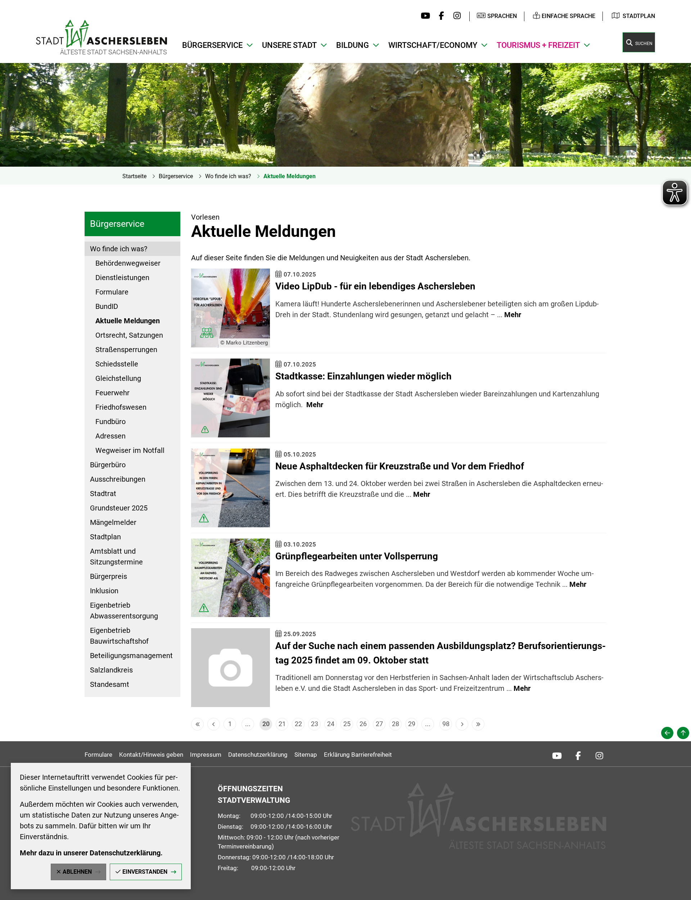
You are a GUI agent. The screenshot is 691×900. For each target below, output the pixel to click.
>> (478, 724)
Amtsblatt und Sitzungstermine (116, 556)
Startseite (134, 176)
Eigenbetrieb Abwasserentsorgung (124, 610)
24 (330, 724)
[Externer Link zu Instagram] (455, 16)
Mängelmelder (113, 522)
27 (379, 724)
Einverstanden (144, 871)
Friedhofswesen (120, 407)
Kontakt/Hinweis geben (151, 754)
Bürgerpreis (108, 576)
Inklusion (104, 590)
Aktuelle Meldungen (289, 176)
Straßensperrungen (126, 349)
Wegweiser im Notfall (129, 450)
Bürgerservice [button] (212, 45)
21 (282, 724)
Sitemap (305, 754)
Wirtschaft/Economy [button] (432, 45)
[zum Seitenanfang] (683, 733)
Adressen (110, 436)
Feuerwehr (112, 392)
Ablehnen (77, 871)
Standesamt (109, 684)
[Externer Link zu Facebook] (440, 16)
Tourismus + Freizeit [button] (538, 45)
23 (314, 724)
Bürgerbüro (108, 464)
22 (298, 724)
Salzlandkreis (111, 670)
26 (363, 724)
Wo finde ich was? (228, 176)
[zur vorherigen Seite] (667, 733)
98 (446, 724)
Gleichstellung (118, 378)
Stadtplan (639, 16)
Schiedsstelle (116, 364)
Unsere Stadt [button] (289, 45)
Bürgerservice (176, 176)
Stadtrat (103, 493)
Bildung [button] (352, 45)
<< (197, 724)
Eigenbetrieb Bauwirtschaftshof (119, 635)
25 (347, 724)
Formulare (111, 292)
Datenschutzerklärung (258, 754)
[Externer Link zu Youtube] (424, 16)
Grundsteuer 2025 (119, 508)
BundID (106, 306)
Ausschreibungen (117, 479)
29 (411, 724)
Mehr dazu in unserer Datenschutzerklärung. (91, 853)
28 (395, 724)
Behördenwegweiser (128, 263)
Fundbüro (110, 421)
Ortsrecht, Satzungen (129, 335)
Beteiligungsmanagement (131, 655)
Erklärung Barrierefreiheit (358, 754)
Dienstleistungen (122, 277)
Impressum (205, 754)
